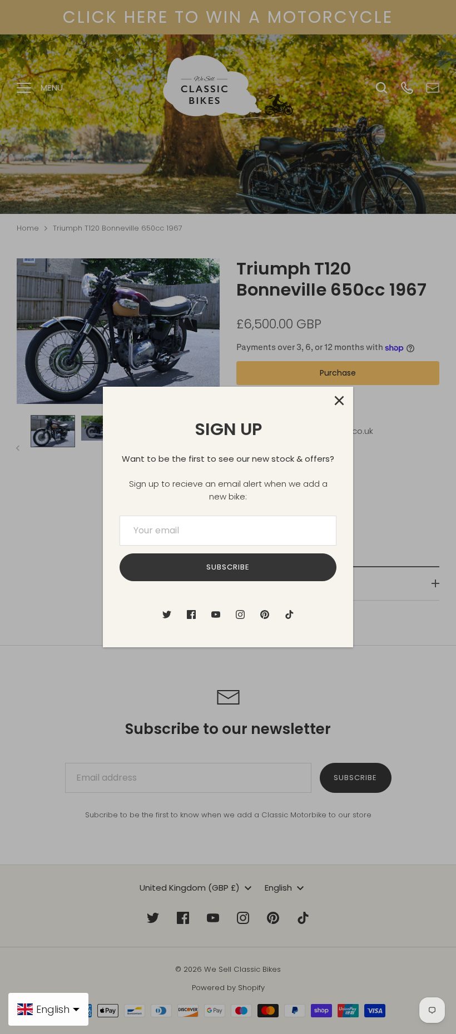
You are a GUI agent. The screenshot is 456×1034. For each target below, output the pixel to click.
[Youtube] (216, 614)
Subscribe (228, 567)
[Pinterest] (264, 614)
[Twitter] (167, 614)
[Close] (339, 400)
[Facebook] (191, 614)
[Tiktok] (289, 614)
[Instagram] (240, 614)
